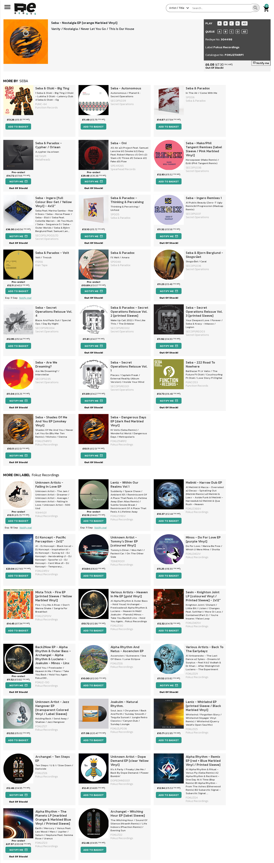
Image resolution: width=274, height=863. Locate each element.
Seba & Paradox (196, 101)
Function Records (46, 107)
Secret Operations (122, 104)
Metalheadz (42, 159)
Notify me (261, 63)
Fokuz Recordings (226, 47)
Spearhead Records (123, 169)
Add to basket (18, 127)
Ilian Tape (41, 265)
